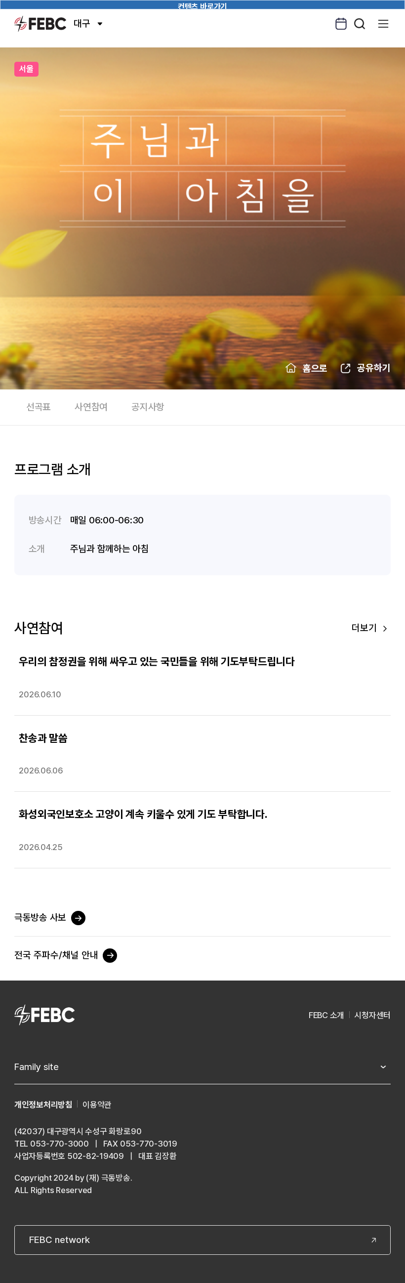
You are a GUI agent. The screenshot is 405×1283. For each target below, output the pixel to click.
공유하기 (374, 368)
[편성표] (341, 24)
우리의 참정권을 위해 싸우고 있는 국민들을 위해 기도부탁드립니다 (157, 661)
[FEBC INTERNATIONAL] (44, 1015)
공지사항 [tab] (147, 407)
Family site (36, 1066)
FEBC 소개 (326, 1015)
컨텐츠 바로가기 (202, 5)
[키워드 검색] (360, 24)
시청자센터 (372, 1015)
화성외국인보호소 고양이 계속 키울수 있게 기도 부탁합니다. (143, 814)
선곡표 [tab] (38, 407)
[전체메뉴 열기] (383, 24)
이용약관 (97, 1105)
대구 (82, 23)
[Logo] (40, 23)
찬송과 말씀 (43, 737)
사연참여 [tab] (91, 407)
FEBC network (59, 1239)
